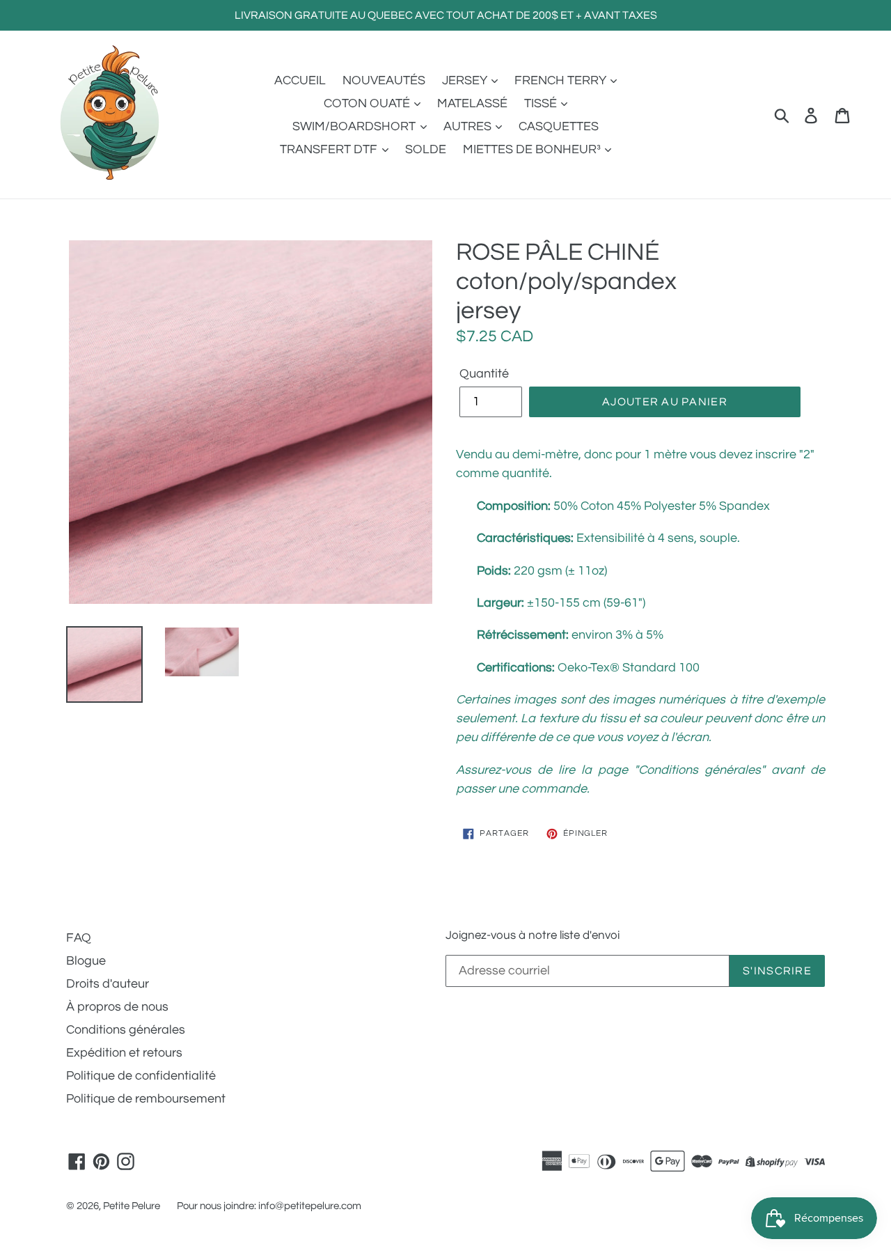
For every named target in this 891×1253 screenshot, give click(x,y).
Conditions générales (125, 1029)
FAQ (78, 937)
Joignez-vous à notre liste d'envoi (533, 935)
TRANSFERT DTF (330, 149)
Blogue (86, 960)
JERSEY (466, 80)
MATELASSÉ (472, 103)
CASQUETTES (559, 126)
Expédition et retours (124, 1052)
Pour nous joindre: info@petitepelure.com (269, 1206)
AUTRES (468, 126)
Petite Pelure (131, 1206)
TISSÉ (542, 103)
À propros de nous (117, 1006)
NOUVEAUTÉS (383, 80)
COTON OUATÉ (368, 103)
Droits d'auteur (107, 983)
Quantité (484, 373)
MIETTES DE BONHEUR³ (533, 149)
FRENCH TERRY (561, 80)
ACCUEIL (300, 80)
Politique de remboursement (146, 1098)
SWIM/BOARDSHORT (355, 126)
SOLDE (425, 149)
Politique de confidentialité (141, 1075)
